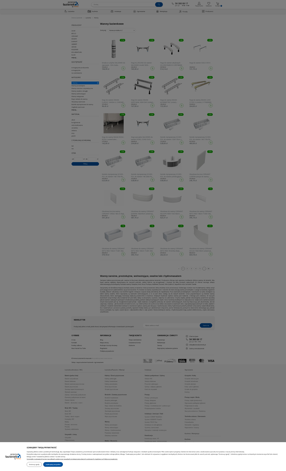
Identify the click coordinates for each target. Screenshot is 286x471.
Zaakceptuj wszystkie (53, 464)
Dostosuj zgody (34, 464)
